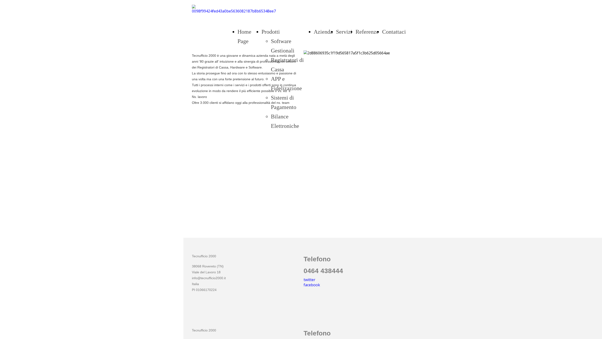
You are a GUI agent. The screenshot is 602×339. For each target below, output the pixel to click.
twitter (309, 279)
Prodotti (270, 32)
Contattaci (394, 32)
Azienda (323, 32)
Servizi (344, 32)
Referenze (367, 32)
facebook (312, 284)
